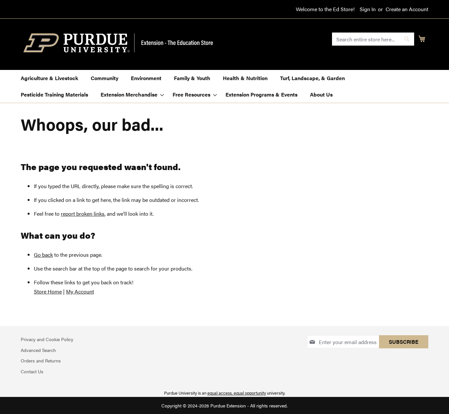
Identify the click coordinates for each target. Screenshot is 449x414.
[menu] (224, 86)
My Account (80, 291)
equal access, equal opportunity (236, 393)
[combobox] (373, 39)
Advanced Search (38, 350)
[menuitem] (49, 78)
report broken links (83, 213)
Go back (43, 254)
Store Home (48, 291)
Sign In (368, 9)
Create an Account (407, 9)
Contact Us (32, 371)
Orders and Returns (41, 360)
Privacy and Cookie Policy (47, 339)
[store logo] (122, 43)
